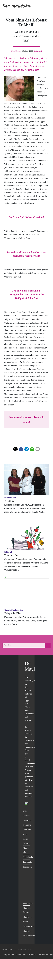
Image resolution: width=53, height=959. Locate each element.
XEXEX (9, 500)
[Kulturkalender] (42, 6)
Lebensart (38, 51)
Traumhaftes (11, 555)
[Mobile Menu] (48, 6)
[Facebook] (25, 875)
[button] (15, 449)
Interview (27, 829)
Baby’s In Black (13, 613)
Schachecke (28, 857)
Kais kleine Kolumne (27, 838)
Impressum (9, 955)
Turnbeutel (27, 862)
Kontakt (32, 955)
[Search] (48, 645)
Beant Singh (16, 51)
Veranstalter (28, 903)
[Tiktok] (25, 895)
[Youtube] (25, 885)
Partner (41, 955)
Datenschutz (22, 955)
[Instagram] (25, 890)
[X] (25, 880)
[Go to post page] (26, 479)
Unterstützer (28, 926)
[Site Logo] (16, 6)
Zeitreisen (27, 867)
